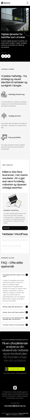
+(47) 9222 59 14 (15, 403)
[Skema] (6, 3)
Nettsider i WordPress (11, 210)
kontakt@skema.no (15, 405)
